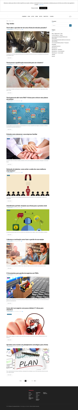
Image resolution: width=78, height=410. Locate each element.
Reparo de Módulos (37, 400)
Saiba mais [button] (41, 4)
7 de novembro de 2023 (17, 29)
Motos (40, 16)
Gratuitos (46, 16)
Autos (32, 16)
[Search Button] (70, 25)
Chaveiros (24, 16)
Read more (9, 129)
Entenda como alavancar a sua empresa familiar (21, 134)
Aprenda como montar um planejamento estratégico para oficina (27, 345)
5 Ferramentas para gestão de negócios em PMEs (22, 273)
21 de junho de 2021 (17, 241)
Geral (30, 395)
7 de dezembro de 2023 (17, 311)
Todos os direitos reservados (34, 406)
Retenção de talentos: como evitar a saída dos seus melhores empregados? (26, 170)
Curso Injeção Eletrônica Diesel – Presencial (60, 42)
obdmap (53, 54)
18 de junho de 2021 (17, 207)
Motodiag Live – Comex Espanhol (58, 51)
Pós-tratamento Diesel (31, 398)
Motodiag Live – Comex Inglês (57, 52)
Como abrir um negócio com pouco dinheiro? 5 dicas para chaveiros (24, 309)
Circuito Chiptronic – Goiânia (57, 35)
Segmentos (38, 392)
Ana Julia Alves (10, 29)
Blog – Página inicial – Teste (57, 33)
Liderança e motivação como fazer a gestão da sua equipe (25, 239)
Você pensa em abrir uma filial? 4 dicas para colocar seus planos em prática (27, 98)
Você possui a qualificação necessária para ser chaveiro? (24, 62)
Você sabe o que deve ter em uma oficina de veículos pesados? (26, 28)
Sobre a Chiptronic (45, 393)
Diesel (36, 16)
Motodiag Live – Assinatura (57, 49)
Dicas (29, 16)
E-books (51, 16)
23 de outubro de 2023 (17, 64)
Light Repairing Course (56, 46)
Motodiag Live (54, 47)
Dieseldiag (54, 44)
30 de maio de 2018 (17, 274)
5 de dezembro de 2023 (17, 346)
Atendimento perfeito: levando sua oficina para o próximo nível (26, 206)
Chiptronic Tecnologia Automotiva (14, 406)
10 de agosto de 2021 (17, 172)
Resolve (53, 56)
